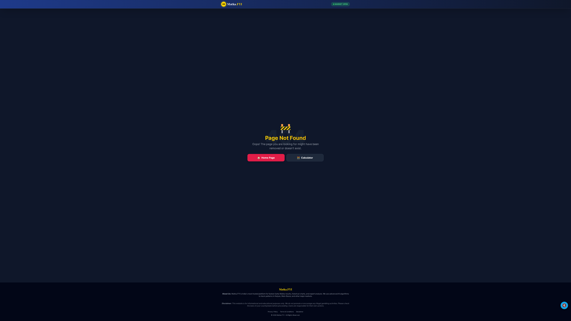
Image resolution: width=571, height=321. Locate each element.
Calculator (305, 157)
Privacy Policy (273, 312)
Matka (234, 4)
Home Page (266, 157)
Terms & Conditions (287, 312)
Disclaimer (299, 312)
